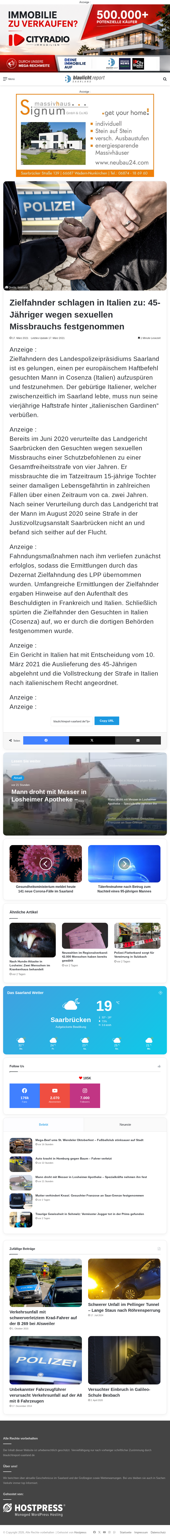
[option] (85, 794)
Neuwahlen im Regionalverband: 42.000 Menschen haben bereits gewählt (85, 956)
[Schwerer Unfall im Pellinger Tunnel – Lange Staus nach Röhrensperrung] (124, 1279)
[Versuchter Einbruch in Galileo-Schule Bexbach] (124, 1360)
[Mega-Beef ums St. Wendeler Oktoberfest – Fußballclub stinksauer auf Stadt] (21, 1145)
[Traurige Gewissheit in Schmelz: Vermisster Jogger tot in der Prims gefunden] (21, 1219)
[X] (92, 740)
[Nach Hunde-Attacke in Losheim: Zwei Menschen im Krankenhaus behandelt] (33, 940)
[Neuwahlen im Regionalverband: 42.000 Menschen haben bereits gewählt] (85, 936)
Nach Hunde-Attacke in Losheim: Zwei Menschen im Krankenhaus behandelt (30, 965)
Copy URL (107, 720)
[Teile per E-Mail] (138, 740)
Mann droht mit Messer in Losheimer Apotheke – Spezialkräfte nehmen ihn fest (91, 1177)
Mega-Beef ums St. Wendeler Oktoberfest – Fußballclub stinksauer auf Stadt (89, 1140)
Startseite (125, 1532)
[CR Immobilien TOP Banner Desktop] (85, 38)
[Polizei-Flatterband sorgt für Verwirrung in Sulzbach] (137, 936)
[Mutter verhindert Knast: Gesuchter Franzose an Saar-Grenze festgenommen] (21, 1201)
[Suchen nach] (165, 80)
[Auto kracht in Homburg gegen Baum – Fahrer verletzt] (21, 1164)
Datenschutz (158, 1532)
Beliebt (43, 1124)
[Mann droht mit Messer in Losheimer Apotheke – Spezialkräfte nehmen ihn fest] (21, 1182)
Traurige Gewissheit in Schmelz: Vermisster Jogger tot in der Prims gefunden (89, 1214)
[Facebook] (46, 740)
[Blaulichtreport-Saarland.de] (85, 78)
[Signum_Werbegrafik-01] (85, 135)
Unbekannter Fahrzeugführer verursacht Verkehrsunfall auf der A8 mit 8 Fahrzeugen (46, 1395)
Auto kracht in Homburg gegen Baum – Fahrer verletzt (73, 1158)
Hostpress (80, 1532)
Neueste (125, 1124)
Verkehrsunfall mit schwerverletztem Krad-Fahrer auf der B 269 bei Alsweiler (43, 1318)
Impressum (141, 1532)
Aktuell (18, 777)
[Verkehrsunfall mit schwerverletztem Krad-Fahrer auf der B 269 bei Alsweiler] (46, 1283)
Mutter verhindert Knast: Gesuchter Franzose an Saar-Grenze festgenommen (54, 795)
